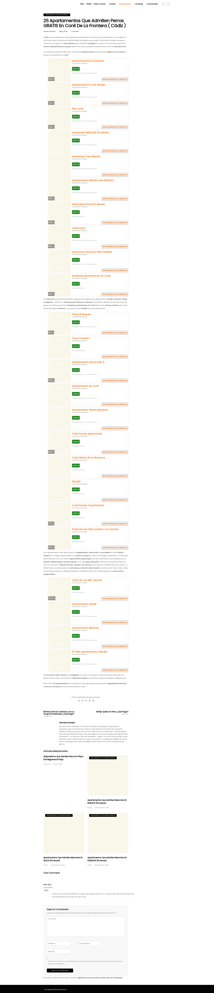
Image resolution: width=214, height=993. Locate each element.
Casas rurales (152, 4)
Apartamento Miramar (85, 627)
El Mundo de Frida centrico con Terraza (95, 529)
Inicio (82, 4)
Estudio (76, 481)
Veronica (46, 764)
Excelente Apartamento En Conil (91, 275)
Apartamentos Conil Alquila (88, 84)
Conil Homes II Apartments (88, 505)
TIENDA (88, 4)
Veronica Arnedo (49, 31)
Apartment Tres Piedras (86, 156)
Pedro (89, 808)
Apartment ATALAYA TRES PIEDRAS (92, 252)
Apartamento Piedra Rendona (90, 409)
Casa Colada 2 (81, 338)
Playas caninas (100, 4)
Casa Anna (78, 228)
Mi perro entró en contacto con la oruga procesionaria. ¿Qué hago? (58, 714)
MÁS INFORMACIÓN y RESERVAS (115, 79)
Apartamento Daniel (84, 604)
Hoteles (112, 4)
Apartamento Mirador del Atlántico (93, 180)
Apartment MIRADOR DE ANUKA (90, 132)
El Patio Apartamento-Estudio (89, 651)
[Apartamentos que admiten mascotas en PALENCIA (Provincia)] (107, 832)
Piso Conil (77, 108)
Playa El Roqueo (81, 314)
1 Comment (75, 31)
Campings (139, 4)
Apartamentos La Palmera (88, 60)
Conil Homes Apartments (87, 433)
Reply (46, 890)
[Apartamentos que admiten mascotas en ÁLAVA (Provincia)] (63, 832)
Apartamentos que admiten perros (57, 15)
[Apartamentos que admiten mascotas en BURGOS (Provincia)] (107, 775)
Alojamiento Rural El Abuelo (88, 204)
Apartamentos (125, 4)
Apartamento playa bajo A (88, 362)
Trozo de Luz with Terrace (87, 580)
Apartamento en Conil (85, 386)
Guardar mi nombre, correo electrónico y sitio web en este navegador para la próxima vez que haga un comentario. (85, 962)
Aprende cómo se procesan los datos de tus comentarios (100, 978)
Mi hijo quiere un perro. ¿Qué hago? (112, 713)
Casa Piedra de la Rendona (88, 457)
